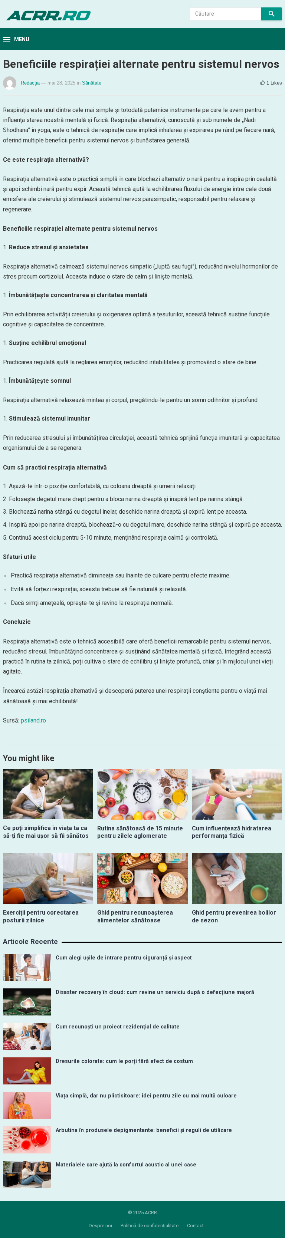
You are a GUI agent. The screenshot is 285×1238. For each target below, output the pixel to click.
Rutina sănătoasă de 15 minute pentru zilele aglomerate (140, 832)
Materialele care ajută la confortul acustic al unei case (126, 1165)
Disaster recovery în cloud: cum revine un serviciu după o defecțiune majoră (155, 992)
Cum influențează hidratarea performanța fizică (231, 832)
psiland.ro (33, 720)
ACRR (151, 1212)
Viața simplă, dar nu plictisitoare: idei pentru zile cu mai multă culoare (146, 1096)
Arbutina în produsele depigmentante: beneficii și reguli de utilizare (144, 1130)
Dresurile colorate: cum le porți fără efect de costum (124, 1061)
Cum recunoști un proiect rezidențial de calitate (118, 1027)
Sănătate (91, 83)
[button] (16, 39)
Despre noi (100, 1225)
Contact (195, 1225)
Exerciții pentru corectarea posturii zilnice (41, 916)
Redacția (30, 83)
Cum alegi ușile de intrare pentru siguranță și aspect (124, 958)
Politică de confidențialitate (149, 1225)
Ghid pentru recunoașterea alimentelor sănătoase (135, 916)
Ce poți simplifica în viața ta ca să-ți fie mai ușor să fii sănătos (46, 831)
